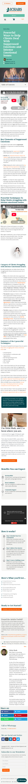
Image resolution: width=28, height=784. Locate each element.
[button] (5, 19)
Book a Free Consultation (9, 460)
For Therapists (15, 643)
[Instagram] (6, 739)
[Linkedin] (10, 739)
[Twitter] (18, 739)
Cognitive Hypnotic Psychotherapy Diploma (14, 378)
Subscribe (6, 770)
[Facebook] (3, 739)
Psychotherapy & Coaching (17, 641)
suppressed (16, 151)
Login (22, 19)
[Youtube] (14, 739)
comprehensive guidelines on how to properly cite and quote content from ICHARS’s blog (14, 636)
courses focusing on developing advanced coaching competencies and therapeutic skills (12, 384)
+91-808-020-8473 (11, 728)
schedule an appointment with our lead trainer (14, 392)
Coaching (8, 643)
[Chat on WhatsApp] (22, 782)
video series (23, 643)
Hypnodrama (6, 302)
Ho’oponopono (21, 282)
